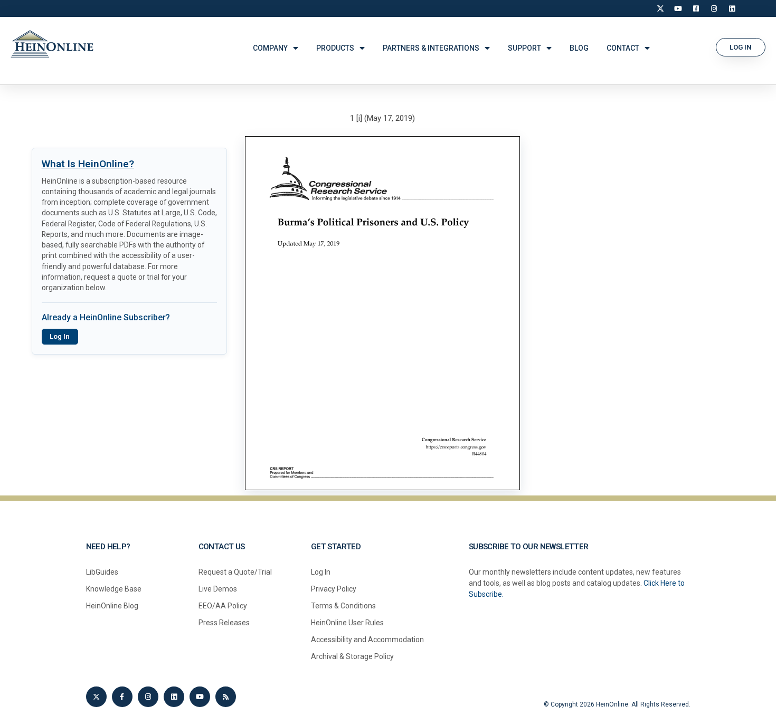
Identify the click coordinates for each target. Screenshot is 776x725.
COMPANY (270, 48)
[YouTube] (678, 8)
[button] (740, 47)
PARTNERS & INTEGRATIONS (431, 48)
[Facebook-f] (122, 696)
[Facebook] (696, 8)
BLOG (579, 48)
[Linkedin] (174, 696)
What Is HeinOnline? (88, 164)
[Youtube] (200, 696)
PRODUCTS (335, 48)
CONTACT (623, 48)
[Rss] (225, 696)
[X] (660, 8)
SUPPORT (524, 48)
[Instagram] (714, 8)
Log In (60, 336)
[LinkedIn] (732, 8)
